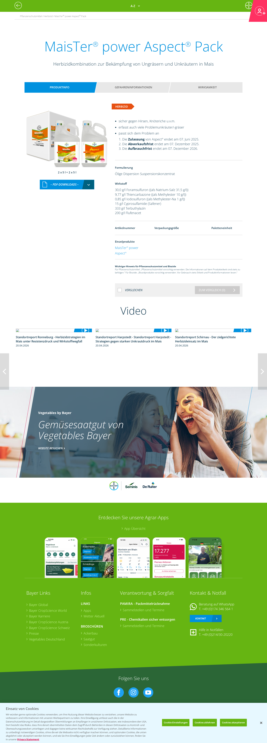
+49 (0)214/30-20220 (217, 634)
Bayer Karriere (39, 616)
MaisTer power (126, 248)
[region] (133, 723)
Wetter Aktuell (94, 616)
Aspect (120, 253)
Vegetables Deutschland (47, 639)
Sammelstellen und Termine (143, 610)
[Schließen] (261, 723)
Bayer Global (38, 605)
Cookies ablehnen (205, 722)
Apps (87, 610)
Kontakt (200, 618)
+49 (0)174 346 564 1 (217, 609)
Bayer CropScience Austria (48, 622)
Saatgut (89, 639)
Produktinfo (59, 87)
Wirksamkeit (207, 87)
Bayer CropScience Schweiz (49, 628)
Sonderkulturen (95, 644)
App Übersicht (134, 528)
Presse (34, 633)
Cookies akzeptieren (233, 722)
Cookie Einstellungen (176, 722)
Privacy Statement (28, 739)
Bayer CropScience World (48, 610)
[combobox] (67, 184)
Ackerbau (91, 633)
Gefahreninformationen (133, 87)
